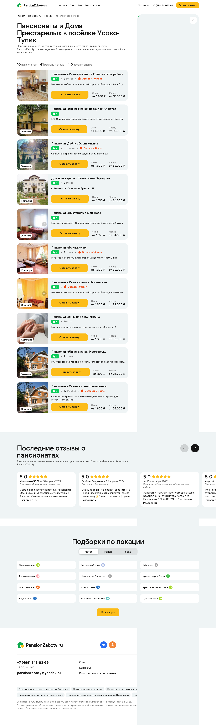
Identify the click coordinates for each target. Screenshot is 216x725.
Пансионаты (34, 15)
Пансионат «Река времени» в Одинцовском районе (87, 74)
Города (48, 15)
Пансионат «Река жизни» (69, 247)
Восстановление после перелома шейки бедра (43, 689)
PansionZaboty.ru (35, 5)
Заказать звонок (188, 5)
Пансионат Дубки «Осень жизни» (74, 143)
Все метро (107, 612)
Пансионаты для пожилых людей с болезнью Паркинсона (98, 695)
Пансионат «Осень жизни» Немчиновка (79, 386)
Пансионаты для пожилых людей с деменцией (131, 689)
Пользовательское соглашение (97, 673)
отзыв (68, 321)
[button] (44, 85)
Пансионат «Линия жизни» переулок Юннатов (83, 108)
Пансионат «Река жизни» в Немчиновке (79, 282)
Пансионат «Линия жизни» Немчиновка (78, 351)
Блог (80, 5)
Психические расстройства (88, 689)
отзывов (69, 148)
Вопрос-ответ (92, 5)
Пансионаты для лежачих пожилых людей (41, 695)
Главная (21, 15)
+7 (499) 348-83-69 (163, 5)
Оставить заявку (70, 94)
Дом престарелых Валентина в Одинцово (80, 178)
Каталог (63, 5)
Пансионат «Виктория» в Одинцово (76, 212)
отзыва (68, 78)
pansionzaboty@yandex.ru (39, 673)
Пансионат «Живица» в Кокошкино (75, 316)
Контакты (85, 667)
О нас (73, 5)
